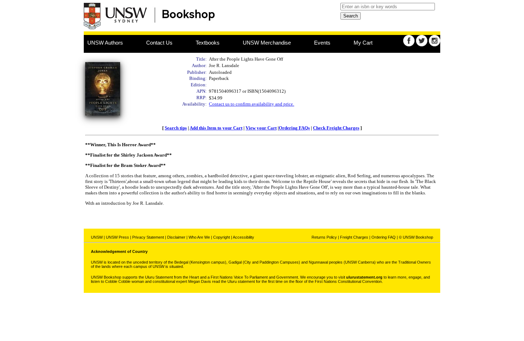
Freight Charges (354, 237)
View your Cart (261, 128)
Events (322, 43)
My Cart (363, 43)
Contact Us (159, 43)
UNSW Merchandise (267, 43)
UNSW (97, 237)
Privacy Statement (148, 237)
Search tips (176, 128)
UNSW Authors (105, 43)
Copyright (221, 237)
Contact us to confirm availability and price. (251, 104)
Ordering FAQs (294, 128)
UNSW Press (117, 237)
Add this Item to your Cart (216, 128)
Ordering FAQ (383, 237)
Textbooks (208, 43)
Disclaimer (176, 237)
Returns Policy (324, 237)
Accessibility (243, 237)
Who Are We (199, 237)
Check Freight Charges (336, 128)
